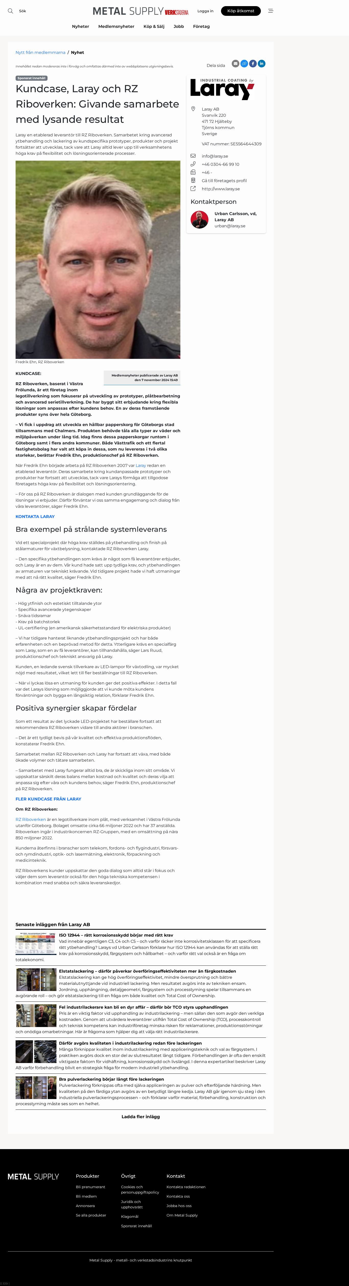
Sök (22, 11)
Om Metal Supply (182, 1215)
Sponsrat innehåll (136, 1226)
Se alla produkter (91, 1215)
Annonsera (85, 1206)
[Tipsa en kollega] (235, 63)
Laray (141, 465)
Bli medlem (86, 1196)
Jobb (179, 26)
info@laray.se (215, 156)
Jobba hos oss (179, 1206)
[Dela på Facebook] (253, 63)
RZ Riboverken (31, 819)
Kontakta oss (178, 1196)
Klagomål (129, 1216)
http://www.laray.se (221, 188)
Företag (201, 26)
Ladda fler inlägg (141, 1116)
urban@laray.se (230, 225)
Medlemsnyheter (116, 26)
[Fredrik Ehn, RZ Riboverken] (98, 260)
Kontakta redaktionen (186, 1187)
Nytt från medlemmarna (40, 52)
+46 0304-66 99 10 (220, 164)
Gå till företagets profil (224, 180)
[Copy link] (244, 63)
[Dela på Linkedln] (261, 63)
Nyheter (80, 26)
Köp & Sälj (154, 26)
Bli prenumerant (90, 1187)
